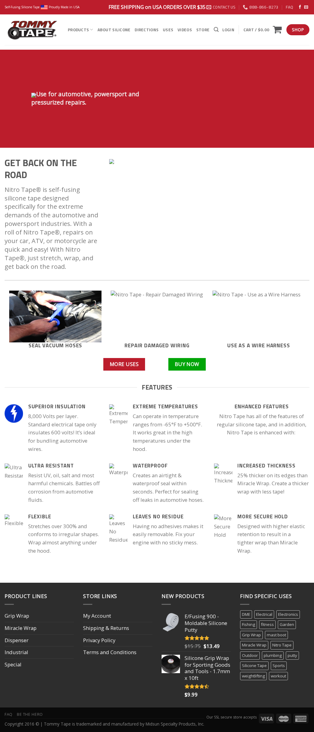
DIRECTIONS (147, 30)
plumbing (273, 655)
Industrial (16, 652)
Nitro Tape (282, 645)
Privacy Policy (99, 640)
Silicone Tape (254, 665)
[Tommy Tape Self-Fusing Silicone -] (32, 30)
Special (13, 664)
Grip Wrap (17, 615)
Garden (287, 624)
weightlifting (253, 676)
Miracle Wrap (20, 627)
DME (246, 614)
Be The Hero (30, 714)
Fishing (248, 624)
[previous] (18, 324)
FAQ (289, 7)
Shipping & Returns (106, 627)
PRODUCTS (78, 30)
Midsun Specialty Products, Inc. (175, 724)
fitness (267, 624)
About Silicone (114, 30)
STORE (202, 30)
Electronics (288, 614)
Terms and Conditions (109, 652)
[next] (295, 324)
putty (292, 655)
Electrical (264, 614)
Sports (279, 665)
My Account (97, 615)
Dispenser (17, 640)
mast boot (276, 635)
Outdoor (250, 655)
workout (278, 676)
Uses (168, 30)
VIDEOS (185, 30)
